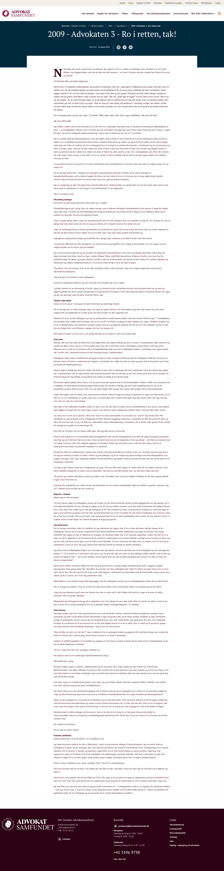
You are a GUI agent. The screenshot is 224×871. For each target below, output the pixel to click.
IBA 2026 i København (202, 13)
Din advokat (88, 13)
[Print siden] (131, 47)
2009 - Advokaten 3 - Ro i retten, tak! (146, 26)
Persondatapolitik (178, 832)
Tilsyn (125, 13)
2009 (110, 26)
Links (173, 820)
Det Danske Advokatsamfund (75, 820)
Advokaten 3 (122, 26)
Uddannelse (137, 13)
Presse (131, 3)
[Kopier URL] (124, 47)
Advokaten (158, 3)
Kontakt (122, 3)
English (218, 3)
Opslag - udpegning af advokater (184, 845)
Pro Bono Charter (191, 3)
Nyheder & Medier (143, 3)
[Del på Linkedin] (118, 47)
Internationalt (180, 13)
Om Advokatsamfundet (158, 13)
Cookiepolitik (176, 828)
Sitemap (173, 837)
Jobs (172, 841)
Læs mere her (120, 859)
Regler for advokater (108, 13)
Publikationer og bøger (173, 3)
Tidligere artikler (97, 26)
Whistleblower (206, 3)
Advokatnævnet (177, 824)
